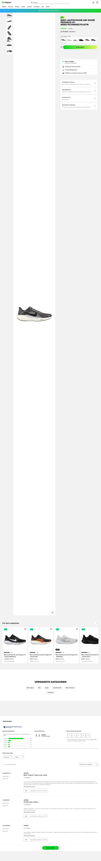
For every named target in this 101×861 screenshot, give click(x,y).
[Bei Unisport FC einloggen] (93, 2)
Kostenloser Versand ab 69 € (72, 66)
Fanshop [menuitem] (10, 6)
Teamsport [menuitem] (37, 6)
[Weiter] (52, 612)
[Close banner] (99, 11)
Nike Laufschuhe (70, 687)
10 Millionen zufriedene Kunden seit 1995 (76, 73)
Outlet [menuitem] (47, 6)
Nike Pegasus (30, 687)
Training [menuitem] (17, 6)
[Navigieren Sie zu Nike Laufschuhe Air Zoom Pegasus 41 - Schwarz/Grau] (81, 40)
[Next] (96, 623)
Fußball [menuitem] (4, 6)
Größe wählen (80, 47)
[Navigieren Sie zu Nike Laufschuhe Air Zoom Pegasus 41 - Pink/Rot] (75, 40)
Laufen (47, 687)
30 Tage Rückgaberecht (71, 69)
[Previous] (93, 623)
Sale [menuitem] (43, 6)
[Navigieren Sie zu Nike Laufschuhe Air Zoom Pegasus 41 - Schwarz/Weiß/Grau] (93, 40)
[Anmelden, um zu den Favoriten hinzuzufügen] (61, 47)
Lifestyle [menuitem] (29, 6)
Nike (39, 687)
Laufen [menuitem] (23, 6)
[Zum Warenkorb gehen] (97, 2)
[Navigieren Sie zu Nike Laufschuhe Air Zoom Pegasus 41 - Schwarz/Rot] (87, 40)
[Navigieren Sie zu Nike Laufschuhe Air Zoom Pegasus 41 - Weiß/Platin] (69, 40)
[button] (9, 21)
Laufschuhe (50, 692)
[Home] (6, 2)
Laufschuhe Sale (57, 687)
